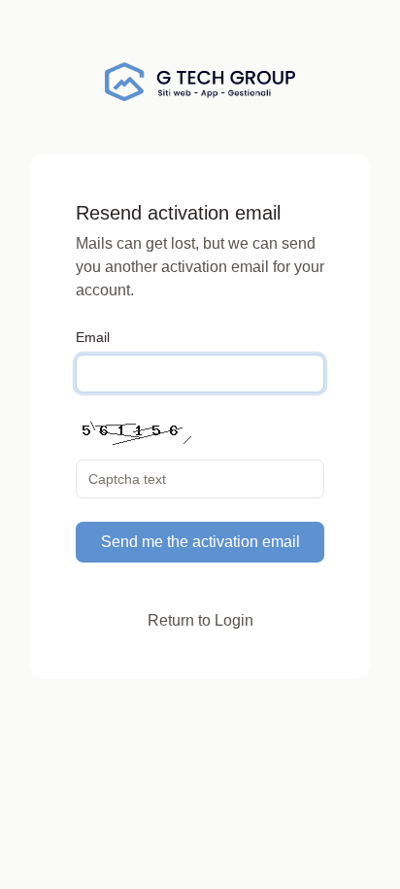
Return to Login (200, 620)
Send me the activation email (200, 541)
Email (93, 337)
